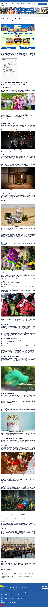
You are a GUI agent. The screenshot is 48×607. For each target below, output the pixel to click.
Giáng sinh (5, 75)
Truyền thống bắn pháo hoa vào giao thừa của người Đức (18, 149)
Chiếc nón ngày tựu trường (8, 62)
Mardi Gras (5, 66)
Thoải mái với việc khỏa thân (8, 70)
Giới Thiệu (12, 3)
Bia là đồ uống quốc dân (7, 72)
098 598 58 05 (3, 589)
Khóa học (17, 3)
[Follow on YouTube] (47, 588)
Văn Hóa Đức (13, 15)
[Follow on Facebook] (43, 588)
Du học (22, 3)
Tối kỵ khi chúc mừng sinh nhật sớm (9, 73)
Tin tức (33, 3)
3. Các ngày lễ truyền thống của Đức (8, 74)
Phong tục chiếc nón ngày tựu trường (18, 110)
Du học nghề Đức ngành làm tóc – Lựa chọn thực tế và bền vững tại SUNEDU (17, 577)
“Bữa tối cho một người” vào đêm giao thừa (10, 64)
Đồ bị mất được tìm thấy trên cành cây (9, 71)
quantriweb (10, 22)
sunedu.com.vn (10, 589)
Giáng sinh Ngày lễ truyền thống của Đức (18, 474)
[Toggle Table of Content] (15, 60)
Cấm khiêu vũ (6, 68)
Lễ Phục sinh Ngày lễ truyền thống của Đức (18, 514)
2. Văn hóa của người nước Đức (7, 69)
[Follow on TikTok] (45, 588)
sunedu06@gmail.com (18, 589)
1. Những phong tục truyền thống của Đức (9, 61)
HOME (8, 3)
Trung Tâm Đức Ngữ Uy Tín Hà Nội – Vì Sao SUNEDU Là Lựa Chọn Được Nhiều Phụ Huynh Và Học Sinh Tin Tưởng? (18, 572)
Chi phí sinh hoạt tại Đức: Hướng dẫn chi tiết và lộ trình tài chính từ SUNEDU (17, 575)
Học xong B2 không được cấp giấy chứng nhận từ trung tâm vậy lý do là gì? (18, 574)
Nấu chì (5, 65)
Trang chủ (3, 15)
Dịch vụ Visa (28, 3)
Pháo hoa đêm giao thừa (7, 63)
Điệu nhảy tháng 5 (6, 67)
